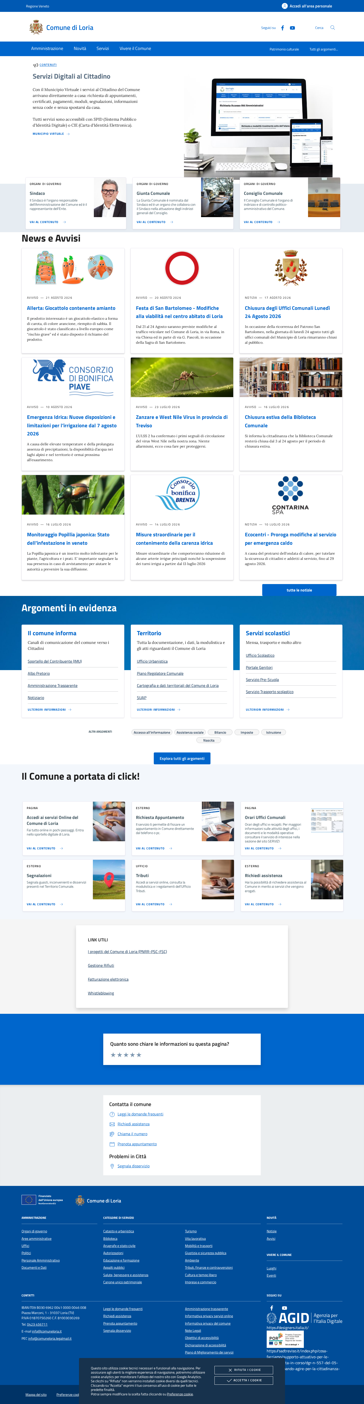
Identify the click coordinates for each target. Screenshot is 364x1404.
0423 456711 (37, 1324)
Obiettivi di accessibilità (202, 1337)
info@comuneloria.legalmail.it (50, 1338)
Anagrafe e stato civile (119, 1245)
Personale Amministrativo (41, 1260)
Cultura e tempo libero (201, 1275)
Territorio (149, 633)
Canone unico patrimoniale (122, 1282)
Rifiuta (247, 1369)
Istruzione (273, 732)
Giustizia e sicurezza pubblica (205, 1253)
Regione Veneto (37, 6)
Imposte (247, 732)
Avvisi (271, 1238)
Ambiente (192, 1260)
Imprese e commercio (200, 1282)
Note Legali (193, 1330)
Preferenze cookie (180, 1394)
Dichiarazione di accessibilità (205, 1345)
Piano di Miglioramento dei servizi (209, 1352)
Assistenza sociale (190, 732)
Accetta (248, 1380)
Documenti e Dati (34, 1267)
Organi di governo (34, 1231)
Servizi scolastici (268, 633)
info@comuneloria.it (47, 1331)
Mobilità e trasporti (198, 1245)
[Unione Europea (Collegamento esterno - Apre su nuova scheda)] (44, 1201)
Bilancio (220, 732)
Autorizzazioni (113, 1253)
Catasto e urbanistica (118, 1231)
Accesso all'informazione (152, 732)
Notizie (272, 1231)
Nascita (208, 740)
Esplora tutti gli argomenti (182, 758)
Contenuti (48, 65)
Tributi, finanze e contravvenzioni (209, 1267)
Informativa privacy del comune (208, 1323)
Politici (26, 1253)
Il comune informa (52, 633)
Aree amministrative (37, 1238)
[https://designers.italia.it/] (304, 1318)
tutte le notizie (299, 590)
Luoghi (271, 1268)
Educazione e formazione (121, 1260)
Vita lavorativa (195, 1238)
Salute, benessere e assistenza (125, 1275)
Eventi (271, 1275)
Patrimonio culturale (284, 49)
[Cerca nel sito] (332, 27)
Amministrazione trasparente (206, 1309)
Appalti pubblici (114, 1267)
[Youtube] (290, 27)
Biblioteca (110, 1238)
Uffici (25, 1245)
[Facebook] (281, 27)
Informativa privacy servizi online (209, 1316)
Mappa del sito (36, 1394)
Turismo (191, 1231)
